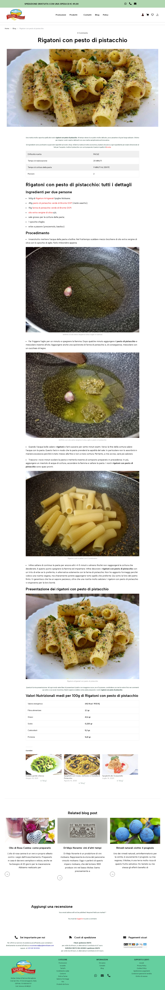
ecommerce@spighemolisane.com (42, 945)
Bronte (108, 147)
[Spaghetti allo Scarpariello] (120, 764)
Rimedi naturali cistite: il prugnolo (135, 847)
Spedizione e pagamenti (141, 971)
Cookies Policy (142, 968)
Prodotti (73, 15)
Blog (97, 15)
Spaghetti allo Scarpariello (112, 776)
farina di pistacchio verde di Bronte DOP (51, 208)
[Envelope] (102, 976)
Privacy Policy (141, 965)
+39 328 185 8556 (34, 948)
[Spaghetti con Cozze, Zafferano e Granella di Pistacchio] (82, 764)
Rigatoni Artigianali (45, 198)
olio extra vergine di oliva (41, 212)
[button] (75, 15)
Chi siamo (102, 963)
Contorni (63, 973)
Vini (62, 981)
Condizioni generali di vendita (142, 973)
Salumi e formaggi (63, 979)
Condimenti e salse (62, 971)
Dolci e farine (62, 976)
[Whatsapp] (96, 976)
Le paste (63, 965)
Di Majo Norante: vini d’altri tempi (82, 847)
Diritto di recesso (141, 976)
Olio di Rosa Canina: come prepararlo (30, 847)
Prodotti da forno (63, 984)
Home (7, 28)
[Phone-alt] (109, 976)
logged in (80, 919)
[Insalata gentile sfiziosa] (44, 764)
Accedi (141, 963)
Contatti (87, 15)
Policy (105, 15)
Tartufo (62, 968)
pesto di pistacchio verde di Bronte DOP (52, 203)
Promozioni (61, 15)
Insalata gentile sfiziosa (35, 776)
